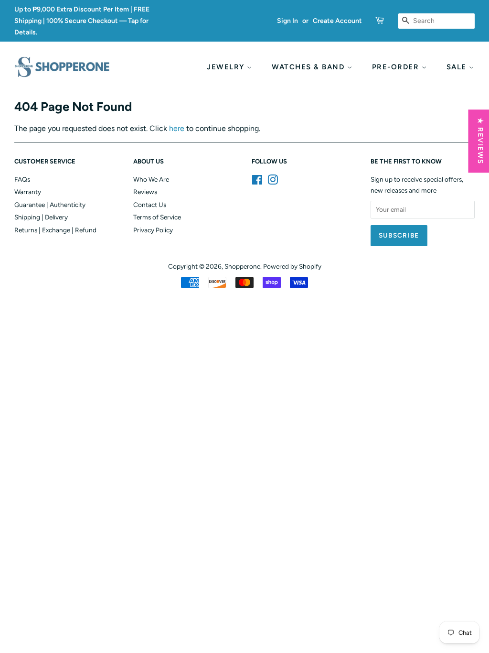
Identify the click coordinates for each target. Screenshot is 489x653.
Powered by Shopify (292, 266)
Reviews (145, 192)
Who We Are (151, 179)
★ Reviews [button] (480, 141)
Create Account (337, 21)
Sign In (287, 21)
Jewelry (227, 67)
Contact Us (149, 204)
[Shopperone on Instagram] (272, 181)
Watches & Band (309, 67)
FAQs (22, 179)
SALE (457, 67)
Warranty (27, 192)
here (176, 128)
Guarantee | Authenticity (49, 204)
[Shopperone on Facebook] (257, 181)
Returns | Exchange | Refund (55, 230)
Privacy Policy (153, 230)
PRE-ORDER (397, 67)
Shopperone (242, 266)
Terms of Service (157, 217)
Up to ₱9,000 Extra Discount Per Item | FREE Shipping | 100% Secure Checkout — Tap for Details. (81, 20)
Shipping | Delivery (41, 217)
